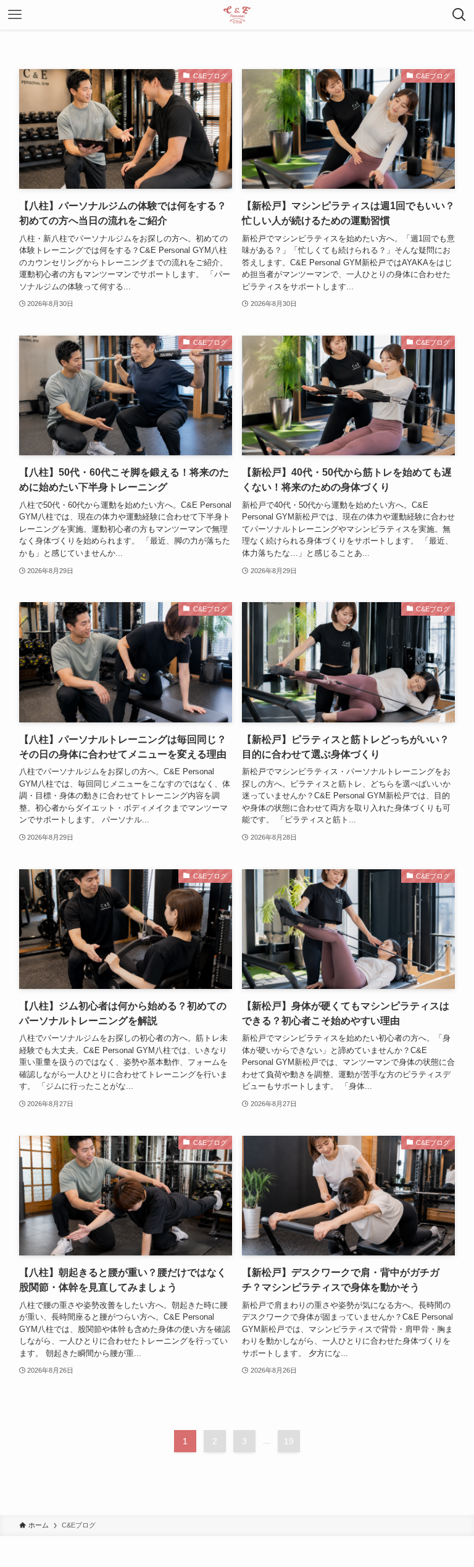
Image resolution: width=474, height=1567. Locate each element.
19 (289, 1441)
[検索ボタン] (459, 15)
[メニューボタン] (15, 15)
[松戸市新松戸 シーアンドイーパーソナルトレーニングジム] (237, 15)
